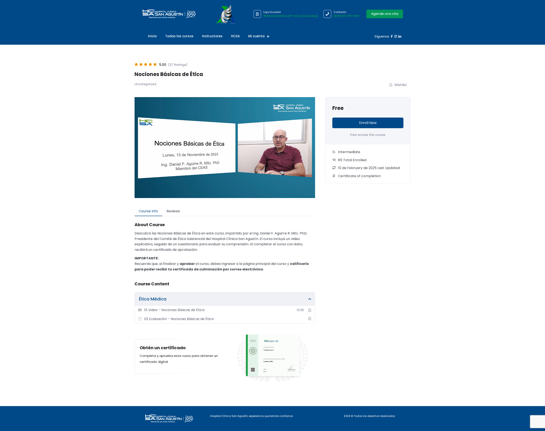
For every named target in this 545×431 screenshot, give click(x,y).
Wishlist (400, 84)
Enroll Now (368, 122)
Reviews (173, 211)
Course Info (148, 211)
